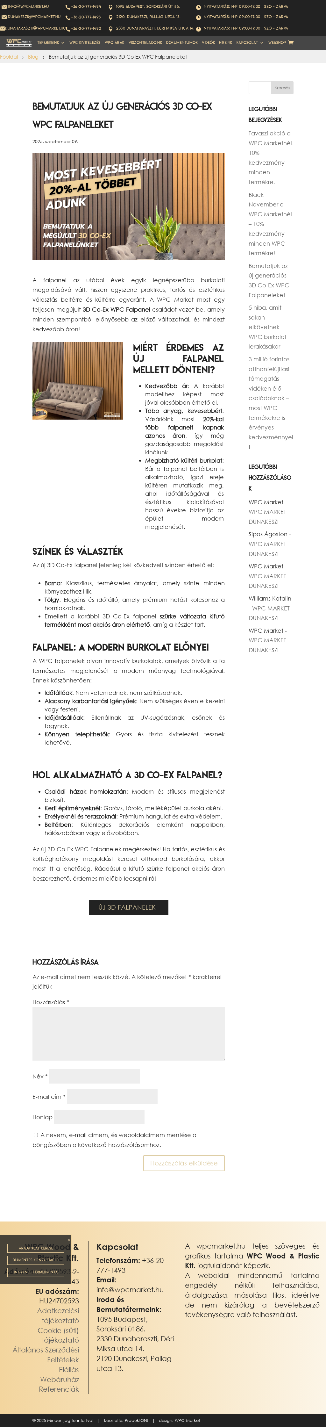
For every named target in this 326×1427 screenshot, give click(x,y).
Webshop (277, 42)
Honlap (42, 1117)
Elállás (69, 1369)
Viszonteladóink (145, 42)
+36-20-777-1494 (86, 6)
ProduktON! (136, 1420)
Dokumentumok (182, 42)
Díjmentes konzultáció (36, 1260)
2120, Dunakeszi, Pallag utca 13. (148, 16)
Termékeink (48, 42)
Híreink (225, 42)
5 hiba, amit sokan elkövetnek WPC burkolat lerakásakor (268, 327)
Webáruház (59, 1379)
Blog (33, 56)
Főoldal (9, 56)
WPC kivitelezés (85, 42)
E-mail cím (49, 1096)
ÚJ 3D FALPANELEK (127, 907)
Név (40, 1076)
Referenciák (59, 1389)
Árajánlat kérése (36, 1248)
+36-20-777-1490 (86, 28)
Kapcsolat (247, 42)
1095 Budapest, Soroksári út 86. (148, 6)
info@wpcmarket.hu (130, 1290)
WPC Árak (114, 42)
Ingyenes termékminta (36, 1272)
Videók (208, 42)
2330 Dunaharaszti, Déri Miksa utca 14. (155, 28)
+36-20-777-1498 (86, 17)
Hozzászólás (50, 1001)
